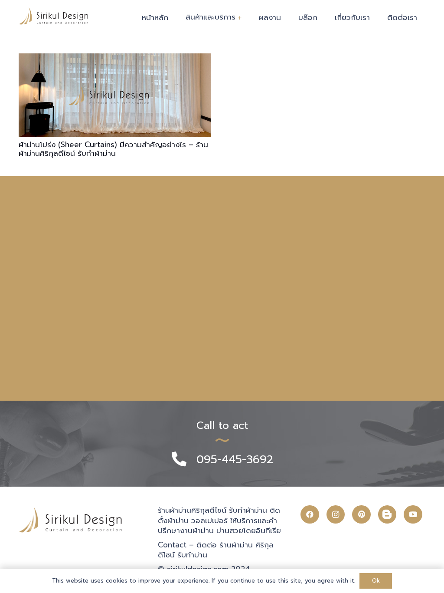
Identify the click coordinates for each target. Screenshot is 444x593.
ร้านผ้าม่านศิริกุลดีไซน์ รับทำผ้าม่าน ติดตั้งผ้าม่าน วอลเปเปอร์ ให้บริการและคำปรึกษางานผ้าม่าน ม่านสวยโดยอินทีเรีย (219, 520)
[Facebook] (309, 514)
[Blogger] (387, 514)
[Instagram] (335, 514)
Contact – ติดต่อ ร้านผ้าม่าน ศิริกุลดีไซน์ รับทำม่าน (216, 550)
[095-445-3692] (183, 459)
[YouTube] (413, 514)
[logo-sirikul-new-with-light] (54, 16)
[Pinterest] (361, 514)
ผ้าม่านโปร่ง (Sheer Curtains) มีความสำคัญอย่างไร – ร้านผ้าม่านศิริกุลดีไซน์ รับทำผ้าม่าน (113, 149)
